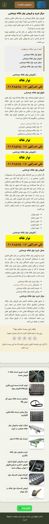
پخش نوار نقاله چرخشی (22, 285)
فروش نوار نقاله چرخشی (32, 58)
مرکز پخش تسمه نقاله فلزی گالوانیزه (17, 414)
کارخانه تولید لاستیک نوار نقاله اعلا (18, 477)
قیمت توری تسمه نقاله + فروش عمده (18, 374)
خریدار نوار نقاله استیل (19, 438)
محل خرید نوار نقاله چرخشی (30, 62)
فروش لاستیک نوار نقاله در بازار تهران (17, 490)
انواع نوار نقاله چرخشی (33, 54)
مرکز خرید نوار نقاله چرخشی (31, 66)
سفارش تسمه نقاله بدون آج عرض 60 (17, 400)
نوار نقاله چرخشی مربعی (29, 123)
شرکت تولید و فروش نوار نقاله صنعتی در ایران (18, 427)
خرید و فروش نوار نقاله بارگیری (19, 454)
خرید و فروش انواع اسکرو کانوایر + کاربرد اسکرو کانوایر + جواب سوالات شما (17, 465)
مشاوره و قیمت (24, 5)
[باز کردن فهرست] (4, 5)
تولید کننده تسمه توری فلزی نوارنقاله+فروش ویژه (17, 387)
